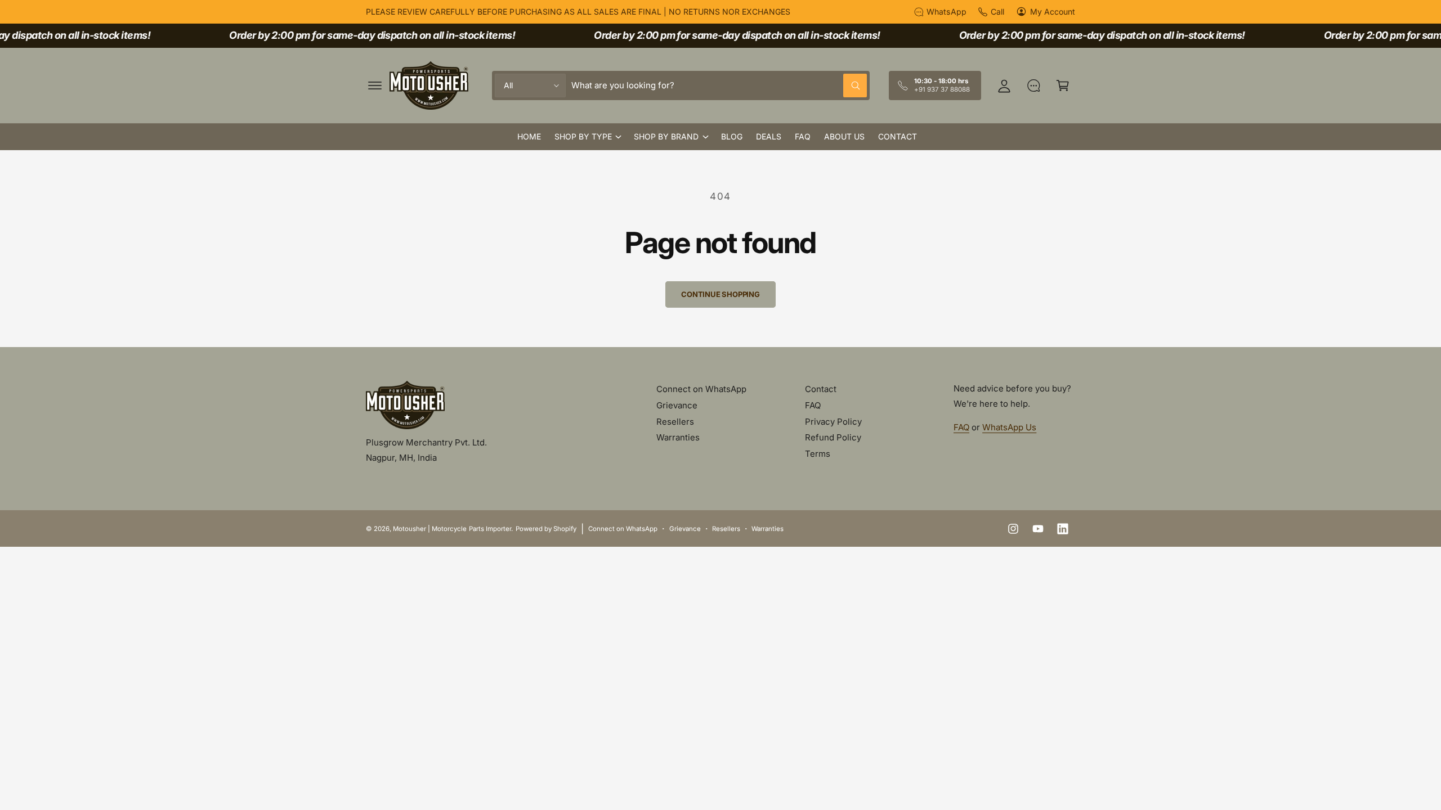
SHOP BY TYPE (583, 136)
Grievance (676, 405)
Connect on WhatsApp (701, 389)
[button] (375, 85)
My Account (1052, 11)
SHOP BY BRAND (666, 136)
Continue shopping (720, 294)
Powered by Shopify (546, 529)
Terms (817, 453)
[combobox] (719, 85)
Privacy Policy (833, 421)
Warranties (678, 437)
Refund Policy (833, 437)
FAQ (813, 405)
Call (997, 11)
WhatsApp (946, 11)
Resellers (675, 421)
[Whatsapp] (1033, 85)
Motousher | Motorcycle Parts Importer (452, 529)
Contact (820, 389)
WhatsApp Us (1009, 427)
